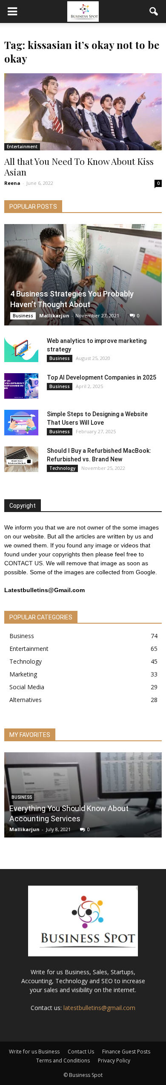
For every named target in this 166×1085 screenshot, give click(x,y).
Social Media (26, 687)
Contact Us (81, 1051)
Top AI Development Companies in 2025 (101, 377)
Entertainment (22, 147)
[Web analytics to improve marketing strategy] (21, 349)
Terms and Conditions (63, 1060)
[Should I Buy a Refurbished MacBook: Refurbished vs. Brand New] (21, 459)
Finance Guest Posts (126, 1051)
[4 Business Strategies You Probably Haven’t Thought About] (83, 274)
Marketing (23, 674)
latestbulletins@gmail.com (99, 1008)
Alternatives (25, 700)
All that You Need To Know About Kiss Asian (79, 166)
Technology (62, 468)
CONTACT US (23, 563)
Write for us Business (34, 1051)
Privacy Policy (114, 1060)
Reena (12, 183)
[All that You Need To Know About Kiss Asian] (83, 111)
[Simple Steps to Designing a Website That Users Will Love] (21, 422)
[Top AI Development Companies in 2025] (21, 386)
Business (23, 316)
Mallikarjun (54, 315)
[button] (154, 11)
